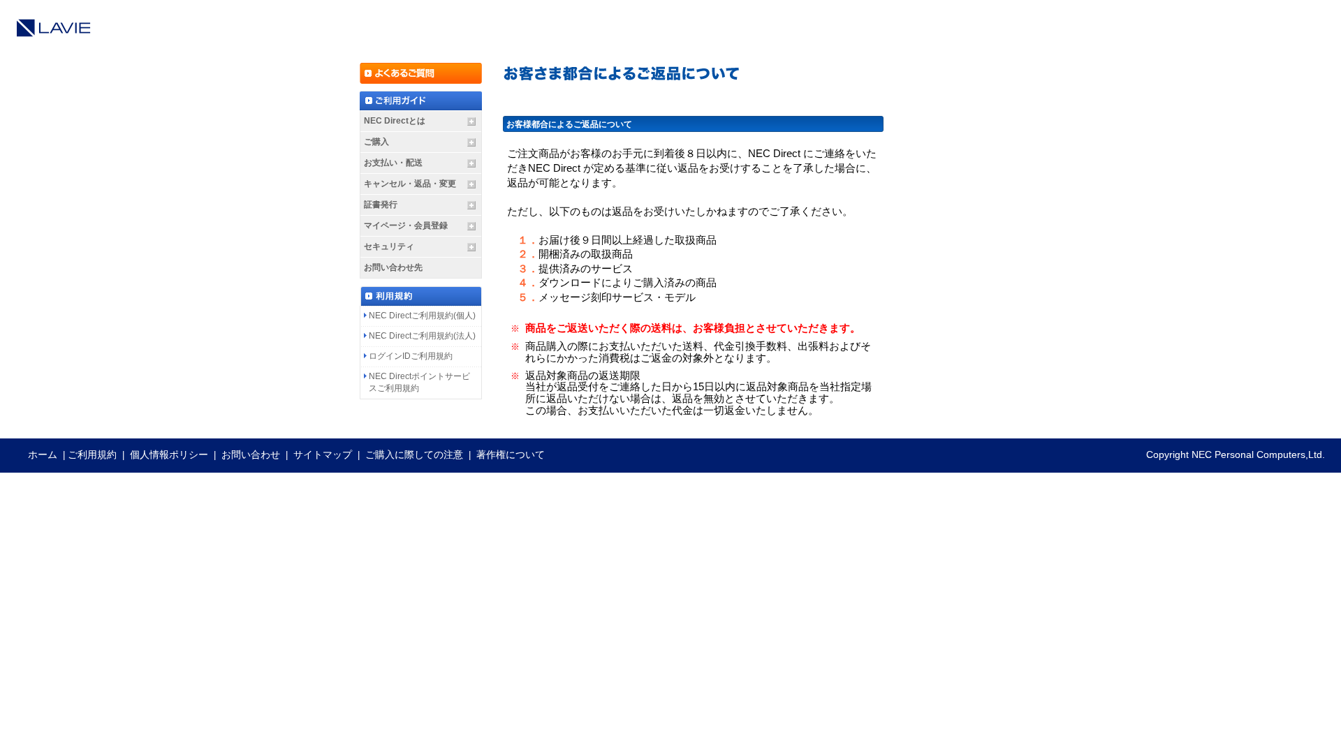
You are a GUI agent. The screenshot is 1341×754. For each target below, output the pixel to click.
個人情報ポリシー (169, 454)
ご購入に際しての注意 (414, 454)
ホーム (42, 454)
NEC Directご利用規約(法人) (422, 336)
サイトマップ (322, 454)
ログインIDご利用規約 (411, 356)
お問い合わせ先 (393, 267)
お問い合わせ (250, 454)
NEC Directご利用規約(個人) (422, 315)
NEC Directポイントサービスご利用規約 (419, 382)
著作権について (510, 454)
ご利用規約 (92, 454)
